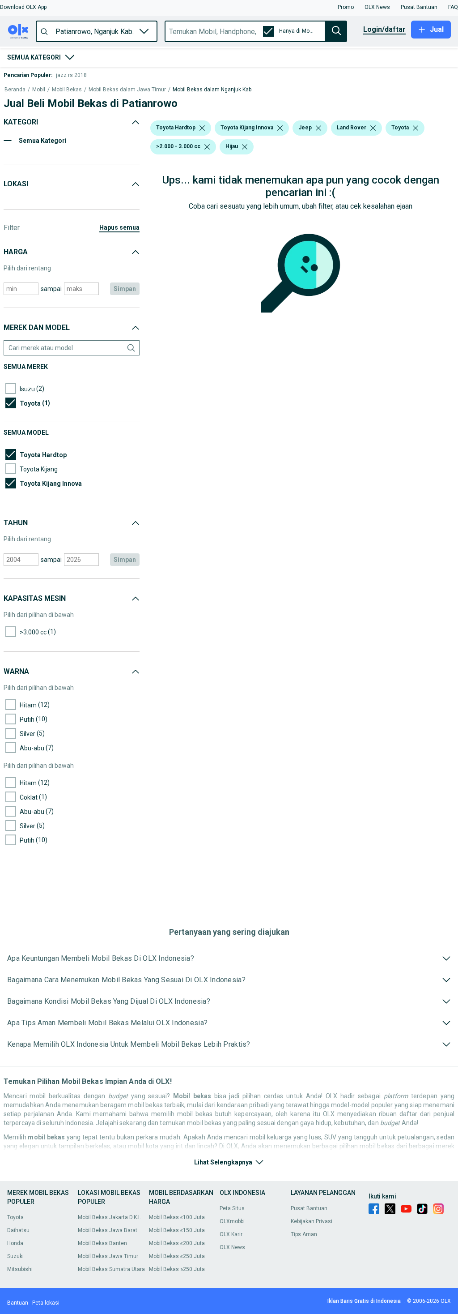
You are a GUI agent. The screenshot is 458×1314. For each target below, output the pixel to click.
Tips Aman (304, 1234)
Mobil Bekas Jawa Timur (108, 1256)
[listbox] (202, 128)
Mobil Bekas (67, 90)
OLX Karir (231, 1234)
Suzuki (15, 1256)
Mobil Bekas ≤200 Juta (177, 1243)
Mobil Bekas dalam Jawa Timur (127, 90)
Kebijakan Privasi (311, 1221)
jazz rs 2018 (71, 75)
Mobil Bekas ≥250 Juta (177, 1269)
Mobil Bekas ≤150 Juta (177, 1230)
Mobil (38, 90)
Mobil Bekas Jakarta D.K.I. (109, 1217)
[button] (23, 7)
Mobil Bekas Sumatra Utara (111, 1269)
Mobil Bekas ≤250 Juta (177, 1256)
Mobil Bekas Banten (102, 1243)
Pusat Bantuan (309, 1208)
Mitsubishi (20, 1269)
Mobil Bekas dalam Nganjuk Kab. (213, 90)
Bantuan (17, 1303)
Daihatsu (18, 1230)
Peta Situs (232, 1208)
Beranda (14, 90)
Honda (15, 1243)
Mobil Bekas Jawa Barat (107, 1230)
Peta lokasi (45, 1303)
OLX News (232, 1247)
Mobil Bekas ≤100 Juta (177, 1217)
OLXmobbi (232, 1221)
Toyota (15, 1217)
